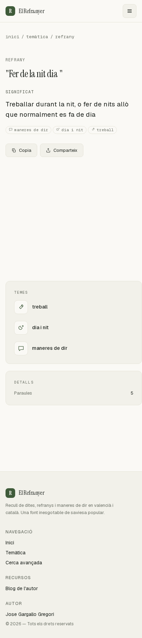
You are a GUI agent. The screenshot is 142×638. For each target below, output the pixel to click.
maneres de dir (31, 129)
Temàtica (16, 553)
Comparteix (65, 150)
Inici (10, 543)
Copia (25, 150)
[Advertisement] (71, 219)
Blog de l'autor (22, 588)
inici (12, 37)
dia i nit (72, 129)
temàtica (37, 37)
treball (105, 129)
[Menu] (129, 11)
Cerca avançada (24, 562)
